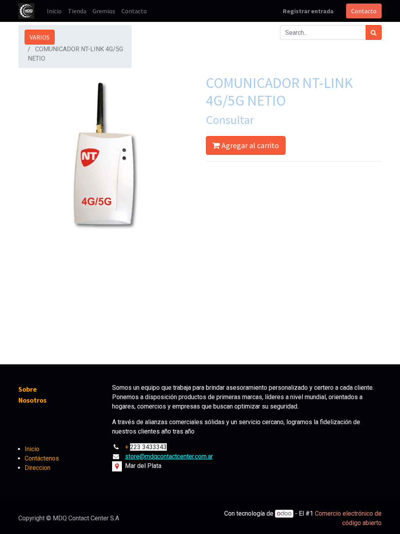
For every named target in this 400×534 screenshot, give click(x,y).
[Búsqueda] (374, 32)
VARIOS (40, 37)
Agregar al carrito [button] (249, 145)
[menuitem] (54, 11)
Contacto (364, 11)
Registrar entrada (308, 11)
